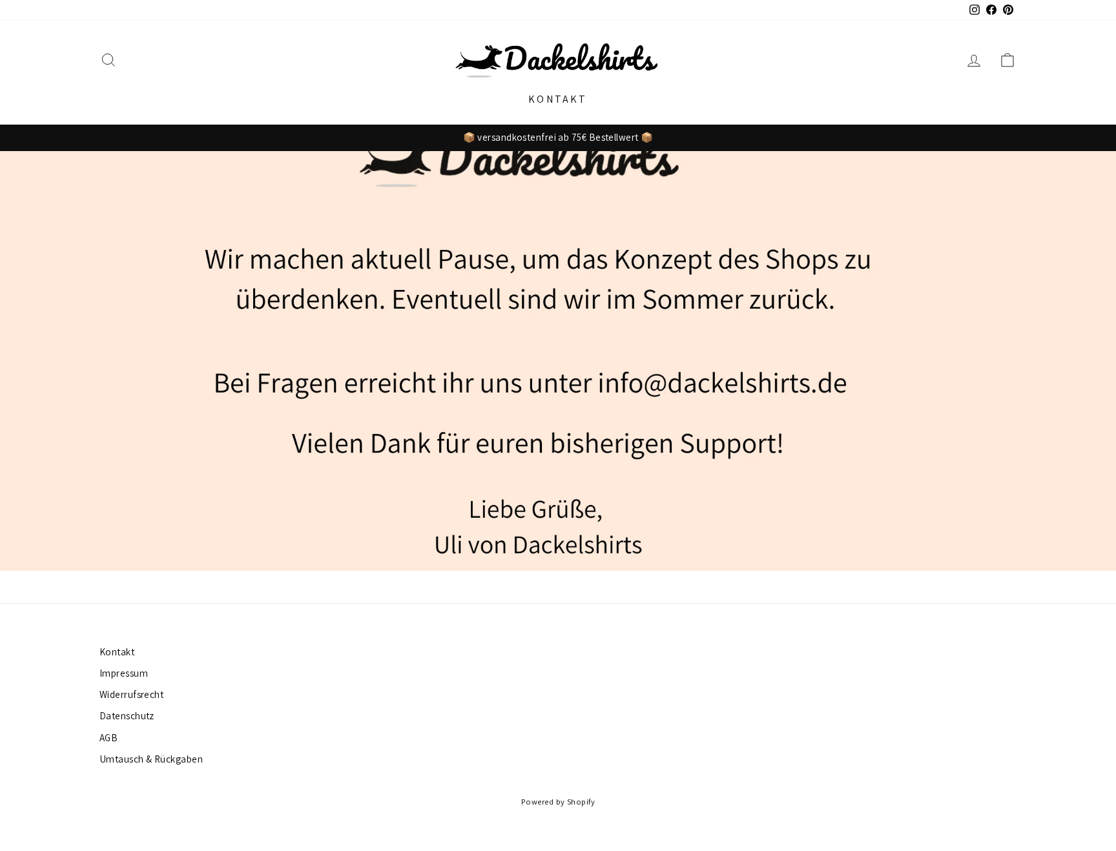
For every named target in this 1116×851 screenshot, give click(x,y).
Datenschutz (126, 715)
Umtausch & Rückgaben (151, 758)
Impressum (123, 672)
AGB (108, 737)
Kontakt (557, 99)
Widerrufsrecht (131, 694)
